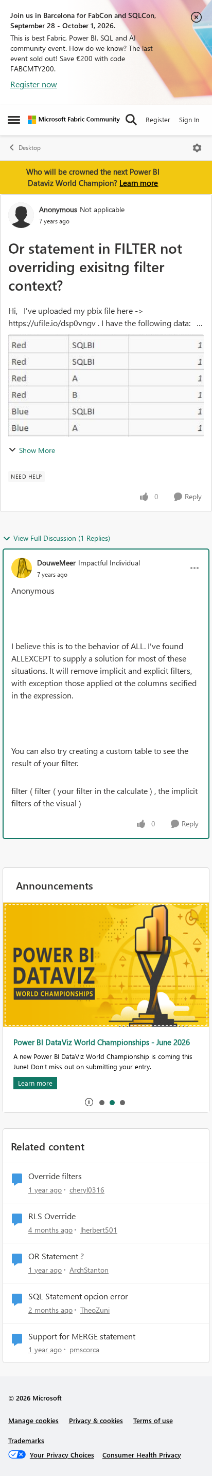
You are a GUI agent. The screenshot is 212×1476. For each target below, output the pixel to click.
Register (158, 119)
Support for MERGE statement (81, 1336)
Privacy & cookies (96, 1420)
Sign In (189, 119)
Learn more (138, 183)
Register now (33, 84)
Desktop (30, 148)
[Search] (131, 119)
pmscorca (84, 1349)
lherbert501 (98, 1230)
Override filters (55, 1176)
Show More (37, 450)
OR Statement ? (56, 1256)
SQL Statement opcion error (78, 1296)
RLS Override (52, 1216)
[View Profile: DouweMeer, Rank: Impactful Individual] (21, 568)
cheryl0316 (86, 1190)
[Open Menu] (197, 148)
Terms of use (153, 1420)
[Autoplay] (89, 1102)
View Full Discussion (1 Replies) (61, 538)
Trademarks (26, 1440)
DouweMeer (56, 562)
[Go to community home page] (74, 120)
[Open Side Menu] (14, 119)
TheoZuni (95, 1310)
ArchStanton (89, 1270)
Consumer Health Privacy (141, 1454)
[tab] (101, 1102)
